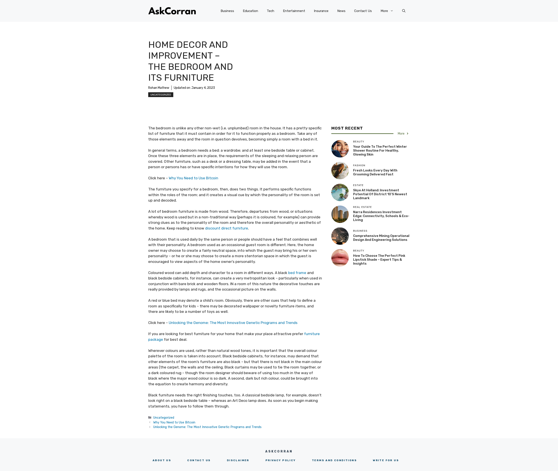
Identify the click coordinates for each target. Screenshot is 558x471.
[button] (404, 10)
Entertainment (294, 11)
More (384, 11)
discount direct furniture (226, 228)
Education (250, 11)
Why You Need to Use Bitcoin (193, 178)
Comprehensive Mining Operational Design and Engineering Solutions (381, 238)
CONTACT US (199, 460)
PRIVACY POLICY (280, 460)
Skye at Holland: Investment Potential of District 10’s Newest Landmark (380, 194)
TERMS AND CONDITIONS (334, 460)
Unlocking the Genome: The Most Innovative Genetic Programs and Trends (233, 322)
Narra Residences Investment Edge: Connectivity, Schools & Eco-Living (381, 216)
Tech (270, 11)
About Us (162, 460)
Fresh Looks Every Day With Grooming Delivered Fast (375, 172)
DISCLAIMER (238, 460)
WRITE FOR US (386, 460)
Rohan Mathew (158, 88)
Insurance (321, 11)
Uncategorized (160, 94)
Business (227, 11)
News (341, 11)
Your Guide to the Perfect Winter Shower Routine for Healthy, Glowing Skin (380, 150)
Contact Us (363, 11)
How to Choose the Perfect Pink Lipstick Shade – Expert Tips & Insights (379, 259)
